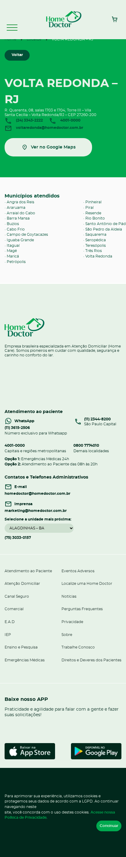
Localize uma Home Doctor (86, 583)
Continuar (109, 826)
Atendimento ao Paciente (28, 571)
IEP (8, 635)
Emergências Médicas (25, 660)
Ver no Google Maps (53, 147)
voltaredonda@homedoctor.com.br (49, 128)
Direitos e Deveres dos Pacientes (91, 660)
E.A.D (10, 622)
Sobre (66, 635)
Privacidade (72, 622)
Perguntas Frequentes (82, 609)
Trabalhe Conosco (78, 647)
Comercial (14, 609)
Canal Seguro (17, 596)
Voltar (17, 55)
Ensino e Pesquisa (21, 647)
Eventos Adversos (77, 571)
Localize (34, 39)
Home (10, 39)
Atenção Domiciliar (22, 583)
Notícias (68, 596)
